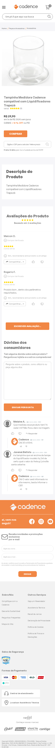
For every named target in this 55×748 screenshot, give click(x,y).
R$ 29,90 (17, 119)
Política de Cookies (36, 627)
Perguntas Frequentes (11, 617)
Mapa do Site (7, 624)
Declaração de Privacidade (35, 563)
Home (4, 28)
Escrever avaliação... (27, 326)
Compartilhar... (15, 262)
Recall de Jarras (35, 614)
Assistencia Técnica (36, 607)
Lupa (47, 144)
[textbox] (27, 16)
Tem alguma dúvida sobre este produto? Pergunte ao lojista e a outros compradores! (27, 355)
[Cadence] (25, 6)
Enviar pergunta (23, 407)
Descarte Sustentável (11, 611)
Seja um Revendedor (36, 601)
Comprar (15, 133)
